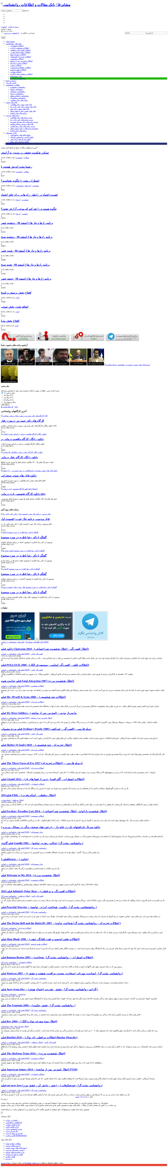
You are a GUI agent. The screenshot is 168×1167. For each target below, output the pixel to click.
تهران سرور (5, 1163)
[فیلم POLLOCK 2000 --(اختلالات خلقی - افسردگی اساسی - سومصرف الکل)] (2, 660)
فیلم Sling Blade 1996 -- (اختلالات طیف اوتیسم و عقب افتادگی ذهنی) (40, 939)
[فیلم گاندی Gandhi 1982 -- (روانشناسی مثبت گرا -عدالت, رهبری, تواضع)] (2, 839)
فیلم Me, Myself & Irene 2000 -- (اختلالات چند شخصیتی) (33, 697)
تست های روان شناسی (19, 100)
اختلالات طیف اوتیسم (18, 70)
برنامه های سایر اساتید (18, 113)
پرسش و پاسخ (10, 81)
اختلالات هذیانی (15, 72)
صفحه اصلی (10, 41)
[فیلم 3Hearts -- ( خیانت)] (2, 855)
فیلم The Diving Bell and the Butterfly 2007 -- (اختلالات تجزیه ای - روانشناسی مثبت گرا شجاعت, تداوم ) (61, 923)
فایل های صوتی (11, 102)
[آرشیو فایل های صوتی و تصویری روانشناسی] (9, 382)
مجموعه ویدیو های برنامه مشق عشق (24, 128)
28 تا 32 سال (8, 400)
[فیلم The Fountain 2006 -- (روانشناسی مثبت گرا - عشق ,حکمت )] (2, 1001)
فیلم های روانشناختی (13, 44)
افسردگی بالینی (37, 654)
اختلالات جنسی (15, 65)
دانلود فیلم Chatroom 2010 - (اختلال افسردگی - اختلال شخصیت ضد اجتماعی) (45, 648)
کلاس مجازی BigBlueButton (16, 1136)
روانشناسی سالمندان (18, 98)
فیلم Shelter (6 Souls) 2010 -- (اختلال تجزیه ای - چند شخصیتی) (36, 744)
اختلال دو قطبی (18, 800)
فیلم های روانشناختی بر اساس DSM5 (15, 654)
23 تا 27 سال (8, 398)
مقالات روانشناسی (12, 85)
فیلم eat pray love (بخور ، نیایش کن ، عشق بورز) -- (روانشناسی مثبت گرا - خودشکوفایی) (51, 1085)
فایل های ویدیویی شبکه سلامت (21, 124)
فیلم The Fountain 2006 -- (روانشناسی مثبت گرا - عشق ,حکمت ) (38, 1005)
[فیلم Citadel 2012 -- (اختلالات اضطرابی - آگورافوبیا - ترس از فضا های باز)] (2, 775)
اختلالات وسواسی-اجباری (19, 48)
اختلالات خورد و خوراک (18, 63)
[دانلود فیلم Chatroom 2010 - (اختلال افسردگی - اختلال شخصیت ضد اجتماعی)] (2, 644)
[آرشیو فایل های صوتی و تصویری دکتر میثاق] (95, 365)
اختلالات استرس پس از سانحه (21, 61)
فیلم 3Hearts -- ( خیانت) (14, 859)
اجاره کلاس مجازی (12, 1125)
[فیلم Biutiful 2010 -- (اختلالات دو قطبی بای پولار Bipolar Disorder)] (2, 1033)
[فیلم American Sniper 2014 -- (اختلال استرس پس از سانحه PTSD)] (2, 1065)
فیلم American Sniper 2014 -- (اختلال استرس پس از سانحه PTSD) (39, 1069)
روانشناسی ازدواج (17, 94)
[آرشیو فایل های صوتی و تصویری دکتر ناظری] (43, 365)
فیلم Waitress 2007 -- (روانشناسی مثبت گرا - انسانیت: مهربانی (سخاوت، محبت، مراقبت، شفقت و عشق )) (62, 973)
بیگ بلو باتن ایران (11, 1131)
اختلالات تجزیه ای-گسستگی (20, 57)
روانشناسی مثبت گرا (18, 78)
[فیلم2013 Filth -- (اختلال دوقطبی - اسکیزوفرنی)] (2, 791)
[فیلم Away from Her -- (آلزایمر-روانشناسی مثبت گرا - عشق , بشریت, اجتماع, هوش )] (2, 985)
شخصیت (19, 158)
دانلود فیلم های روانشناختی (20, 135)
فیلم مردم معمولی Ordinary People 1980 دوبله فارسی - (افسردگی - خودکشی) (46, 728)
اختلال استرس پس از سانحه (41, 718)
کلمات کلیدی (10, 1157)
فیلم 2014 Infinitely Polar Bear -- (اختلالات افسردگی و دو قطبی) (38, 891)
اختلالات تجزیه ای (37, 702)
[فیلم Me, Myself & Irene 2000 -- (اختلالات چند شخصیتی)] (2, 692)
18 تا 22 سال (8, 395)
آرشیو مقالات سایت (12, 1146)
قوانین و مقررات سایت (14, 1154)
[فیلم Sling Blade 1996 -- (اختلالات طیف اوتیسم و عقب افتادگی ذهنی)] (2, 935)
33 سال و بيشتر (9, 402)
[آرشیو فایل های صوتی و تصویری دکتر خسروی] (61, 365)
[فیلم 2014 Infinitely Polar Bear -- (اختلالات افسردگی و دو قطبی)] (2, 887)
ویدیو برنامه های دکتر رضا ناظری (22, 126)
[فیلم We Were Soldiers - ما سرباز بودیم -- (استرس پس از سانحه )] (2, 708)
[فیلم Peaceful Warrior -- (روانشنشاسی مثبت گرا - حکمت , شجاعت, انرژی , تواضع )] (2, 903)
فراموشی (21, 994)
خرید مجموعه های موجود (14, 1152)
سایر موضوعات (16, 76)
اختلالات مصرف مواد (18, 55)
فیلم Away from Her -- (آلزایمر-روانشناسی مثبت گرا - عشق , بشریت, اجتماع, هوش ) (49, 989)
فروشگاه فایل (10, 144)
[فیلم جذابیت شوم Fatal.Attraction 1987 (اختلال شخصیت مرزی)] (2, 676)
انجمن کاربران (10, 83)
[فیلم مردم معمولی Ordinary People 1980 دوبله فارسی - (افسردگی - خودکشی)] (2, 724)
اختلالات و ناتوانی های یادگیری (21, 74)
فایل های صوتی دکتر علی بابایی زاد (23, 107)
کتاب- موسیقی (11, 133)
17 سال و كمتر (9, 393)
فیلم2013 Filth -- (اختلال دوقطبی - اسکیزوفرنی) (28, 795)
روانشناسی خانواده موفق (19, 96)
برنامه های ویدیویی (12, 115)
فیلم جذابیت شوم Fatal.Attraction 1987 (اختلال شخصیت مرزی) (37, 680)
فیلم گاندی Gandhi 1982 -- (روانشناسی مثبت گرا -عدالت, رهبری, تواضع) (42, 843)
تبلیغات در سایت (11, 1120)
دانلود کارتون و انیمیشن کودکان (21, 137)
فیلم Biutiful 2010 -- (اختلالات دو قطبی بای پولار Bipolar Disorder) (39, 1037)
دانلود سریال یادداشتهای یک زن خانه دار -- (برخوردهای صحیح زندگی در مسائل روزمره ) (50, 827)
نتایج (16, 407)
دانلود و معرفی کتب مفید (19, 142)
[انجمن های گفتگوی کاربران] (87, 341)
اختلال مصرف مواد (21, 1026)
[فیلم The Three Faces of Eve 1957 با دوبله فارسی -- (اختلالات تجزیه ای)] (2, 759)
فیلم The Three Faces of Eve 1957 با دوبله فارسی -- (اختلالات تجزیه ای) (42, 763)
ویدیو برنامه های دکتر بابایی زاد (21, 120)
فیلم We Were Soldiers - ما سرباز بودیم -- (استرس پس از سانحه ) (39, 713)
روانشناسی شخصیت (18, 87)
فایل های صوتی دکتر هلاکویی (21, 105)
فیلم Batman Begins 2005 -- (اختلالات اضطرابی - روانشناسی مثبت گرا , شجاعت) (47, 957)
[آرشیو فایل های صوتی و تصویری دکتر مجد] (78, 365)
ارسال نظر (5, 404)
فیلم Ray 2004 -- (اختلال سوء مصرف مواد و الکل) (29, 1021)
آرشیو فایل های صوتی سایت (16, 1148)
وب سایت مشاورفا (32, 1163)
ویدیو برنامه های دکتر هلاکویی (21, 118)
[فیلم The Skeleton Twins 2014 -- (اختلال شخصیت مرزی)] (2, 1049)
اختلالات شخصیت (37, 686)
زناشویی (25, 214)
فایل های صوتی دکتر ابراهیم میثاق (23, 111)
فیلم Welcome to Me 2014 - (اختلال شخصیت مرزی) (30, 875)
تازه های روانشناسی (23, 186)
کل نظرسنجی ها (7, 407)
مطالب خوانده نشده (13, 1144)
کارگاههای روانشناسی (13, 1123)
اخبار (17, 298)
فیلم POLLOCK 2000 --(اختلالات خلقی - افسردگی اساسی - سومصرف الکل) (45, 664)
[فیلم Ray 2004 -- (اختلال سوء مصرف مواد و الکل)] (2, 1017)
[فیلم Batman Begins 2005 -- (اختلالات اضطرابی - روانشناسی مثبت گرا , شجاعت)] (2, 953)
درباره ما (8, 1159)
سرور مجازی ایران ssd (13, 1133)
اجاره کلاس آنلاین (12, 1127)
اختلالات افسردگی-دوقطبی (20, 50)
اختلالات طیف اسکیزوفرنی (20, 52)
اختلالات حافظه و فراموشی (20, 68)
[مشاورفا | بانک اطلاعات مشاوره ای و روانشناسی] (35, 5)
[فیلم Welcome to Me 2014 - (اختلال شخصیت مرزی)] (2, 871)
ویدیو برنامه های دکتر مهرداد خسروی (24, 122)
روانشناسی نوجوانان (17, 91)
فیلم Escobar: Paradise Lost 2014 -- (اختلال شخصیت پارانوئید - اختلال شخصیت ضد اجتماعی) (54, 811)
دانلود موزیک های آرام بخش (20, 139)
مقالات (26, 158)
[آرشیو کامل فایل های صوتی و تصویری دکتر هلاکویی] (9, 365)
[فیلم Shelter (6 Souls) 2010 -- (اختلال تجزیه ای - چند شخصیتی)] (2, 740)
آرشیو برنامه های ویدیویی (14, 1150)
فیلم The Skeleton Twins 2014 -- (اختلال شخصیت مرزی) (33, 1053)
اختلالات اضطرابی (17, 46)
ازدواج (18, 200)
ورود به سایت (13, 27)
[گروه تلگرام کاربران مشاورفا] (122, 341)
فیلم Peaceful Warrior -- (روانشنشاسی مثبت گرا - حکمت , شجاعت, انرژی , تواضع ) (49, 907)
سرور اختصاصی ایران (13, 1129)
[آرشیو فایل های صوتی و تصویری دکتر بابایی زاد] (26, 365)
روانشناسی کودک (16, 89)
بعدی (77, 1097)
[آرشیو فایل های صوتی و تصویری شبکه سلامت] (127, 365)
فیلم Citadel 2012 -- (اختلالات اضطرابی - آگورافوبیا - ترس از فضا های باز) (42, 779)
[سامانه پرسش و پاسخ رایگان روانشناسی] (18, 341)
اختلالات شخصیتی (16, 59)
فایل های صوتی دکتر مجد (19, 109)
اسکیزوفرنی (5, 800)
